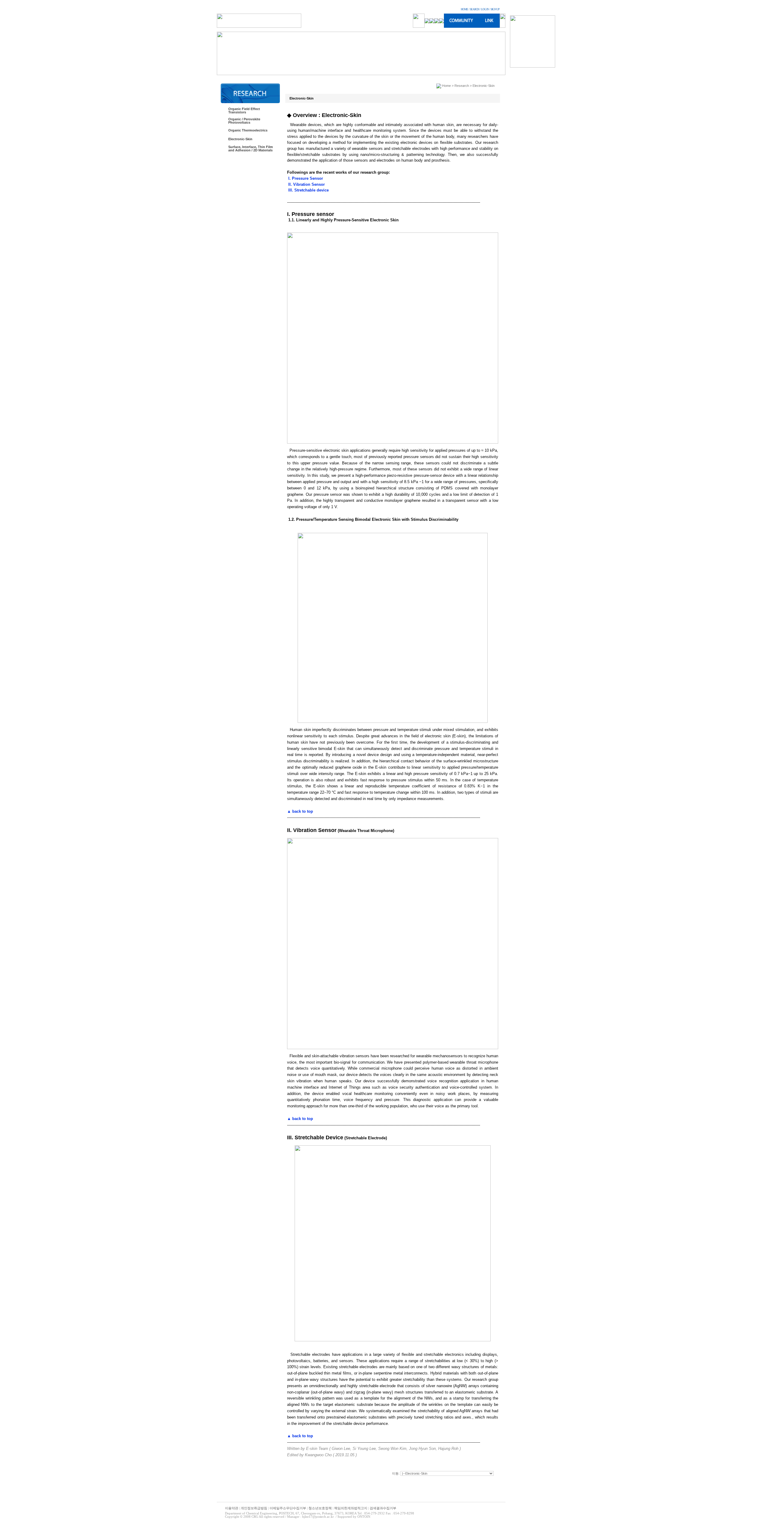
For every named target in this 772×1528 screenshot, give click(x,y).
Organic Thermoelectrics (247, 130)
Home (446, 85)
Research (461, 85)
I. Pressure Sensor (305, 178)
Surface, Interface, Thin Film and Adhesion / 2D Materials (250, 148)
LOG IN (485, 9)
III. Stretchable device (308, 190)
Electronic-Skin (240, 139)
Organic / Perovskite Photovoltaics (244, 120)
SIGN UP (495, 9)
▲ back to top (300, 811)
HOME (464, 9)
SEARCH (474, 9)
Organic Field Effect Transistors (244, 110)
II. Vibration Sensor (306, 184)
